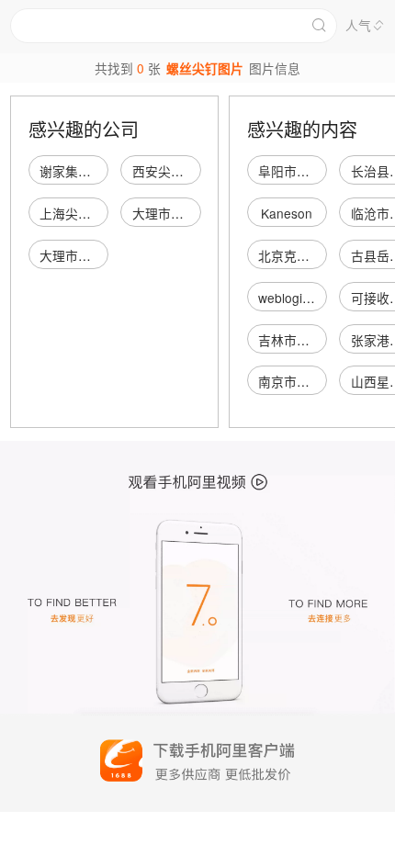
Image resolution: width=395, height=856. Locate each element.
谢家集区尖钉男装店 (97, 171)
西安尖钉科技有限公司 (196, 171)
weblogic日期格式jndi (319, 297)
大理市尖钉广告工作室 (196, 213)
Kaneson (286, 213)
